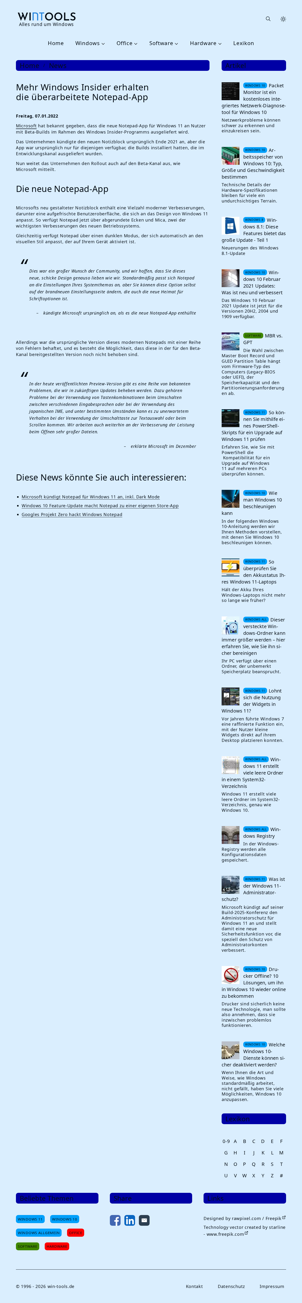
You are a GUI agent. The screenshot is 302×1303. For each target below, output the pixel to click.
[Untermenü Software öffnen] (176, 43)
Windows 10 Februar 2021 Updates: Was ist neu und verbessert (252, 282)
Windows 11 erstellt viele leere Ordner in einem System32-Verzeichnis (252, 772)
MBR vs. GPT (263, 339)
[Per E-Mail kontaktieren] (144, 1221)
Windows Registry (262, 832)
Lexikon (243, 43)
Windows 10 (64, 1219)
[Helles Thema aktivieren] (283, 19)
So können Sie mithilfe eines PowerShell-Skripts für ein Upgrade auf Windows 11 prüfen (254, 425)
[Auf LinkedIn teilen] (129, 1221)
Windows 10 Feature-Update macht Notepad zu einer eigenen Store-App (100, 505)
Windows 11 (30, 1219)
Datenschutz (231, 1286)
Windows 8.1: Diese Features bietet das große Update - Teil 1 (254, 230)
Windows (87, 43)
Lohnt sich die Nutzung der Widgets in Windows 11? (252, 701)
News (58, 65)
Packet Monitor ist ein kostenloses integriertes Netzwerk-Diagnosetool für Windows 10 (254, 98)
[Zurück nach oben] (290, 1291)
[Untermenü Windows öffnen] (102, 43)
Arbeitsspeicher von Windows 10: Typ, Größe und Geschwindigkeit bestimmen (253, 163)
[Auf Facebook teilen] (115, 1221)
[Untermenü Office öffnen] (135, 43)
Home (56, 43)
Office (124, 43)
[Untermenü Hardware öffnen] (219, 43)
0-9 (226, 1141)
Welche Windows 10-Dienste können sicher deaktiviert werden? (253, 1054)
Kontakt (194, 1286)
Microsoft (26, 126)
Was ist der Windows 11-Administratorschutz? (253, 889)
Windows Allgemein (39, 1232)
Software (161, 43)
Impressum (272, 1286)
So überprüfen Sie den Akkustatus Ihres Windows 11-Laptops (253, 571)
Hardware (203, 43)
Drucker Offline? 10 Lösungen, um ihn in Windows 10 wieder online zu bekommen (254, 982)
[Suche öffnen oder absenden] (268, 19)
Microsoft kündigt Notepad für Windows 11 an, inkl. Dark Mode (91, 497)
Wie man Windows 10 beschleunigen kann (252, 503)
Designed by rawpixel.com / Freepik (242, 1218)
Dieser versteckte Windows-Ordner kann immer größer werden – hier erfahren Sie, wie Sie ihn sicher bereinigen (253, 636)
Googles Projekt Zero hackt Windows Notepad (72, 514)
